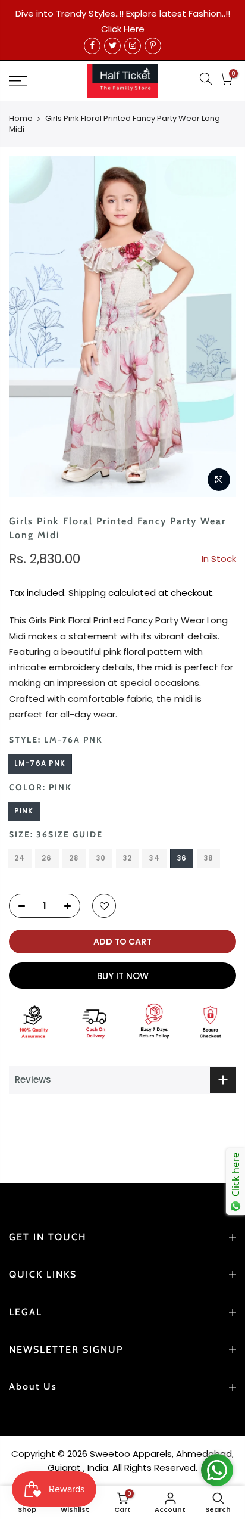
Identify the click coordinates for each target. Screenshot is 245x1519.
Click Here (123, 29)
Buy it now (123, 976)
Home (21, 118)
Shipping (87, 592)
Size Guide (75, 834)
